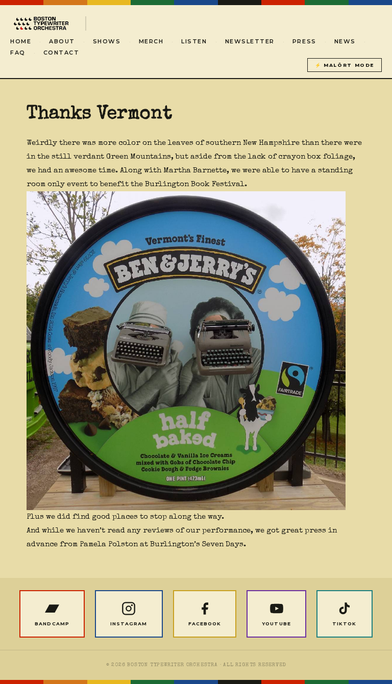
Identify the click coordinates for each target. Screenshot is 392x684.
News (345, 41)
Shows (107, 41)
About (62, 41)
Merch (151, 41)
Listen (194, 41)
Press (304, 41)
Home (20, 41)
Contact (61, 52)
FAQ (18, 52)
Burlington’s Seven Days (196, 544)
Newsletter (250, 41)
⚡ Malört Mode (344, 65)
